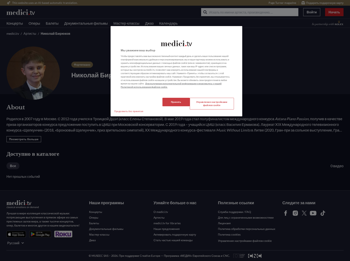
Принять (176, 102)
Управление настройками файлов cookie (211, 103)
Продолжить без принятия (128, 111)
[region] (176, 71)
